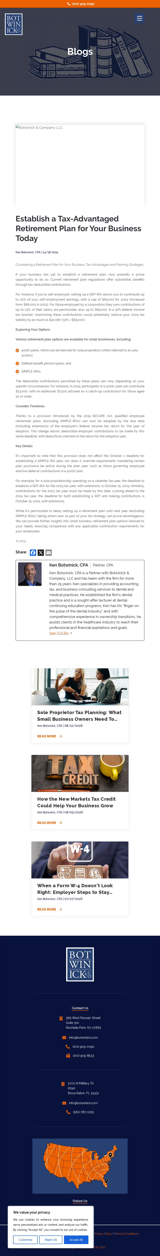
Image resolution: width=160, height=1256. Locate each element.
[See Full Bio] (71, 633)
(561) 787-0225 (83, 1112)
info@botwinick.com (83, 1037)
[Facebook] (33, 553)
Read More (49, 736)
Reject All (51, 1239)
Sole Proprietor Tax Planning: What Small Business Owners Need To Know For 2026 (79, 716)
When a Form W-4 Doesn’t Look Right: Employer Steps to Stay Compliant (75, 889)
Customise (25, 1239)
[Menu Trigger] (139, 18)
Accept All (76, 1239)
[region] (51, 1227)
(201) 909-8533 (83, 1055)
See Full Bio (59, 633)
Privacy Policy (103, 1233)
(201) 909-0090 (83, 4)
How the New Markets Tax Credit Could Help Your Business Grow (76, 802)
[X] (41, 553)
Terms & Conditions (126, 1233)
